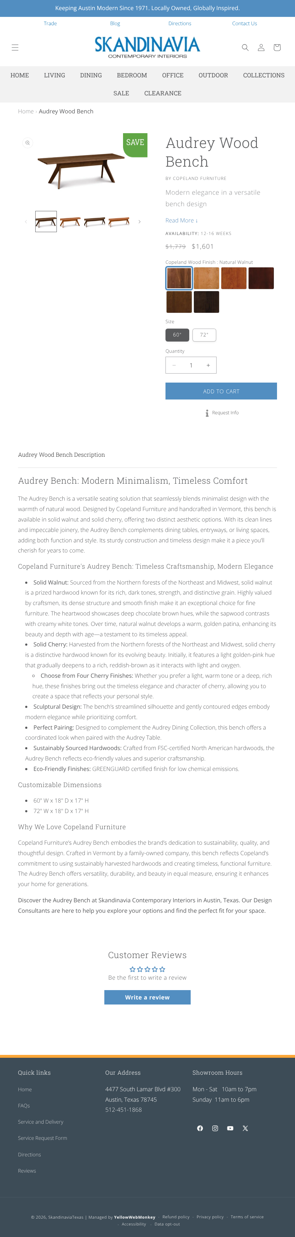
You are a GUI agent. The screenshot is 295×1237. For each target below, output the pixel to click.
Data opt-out (167, 1224)
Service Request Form (42, 1138)
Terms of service (247, 1217)
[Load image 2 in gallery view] (70, 221)
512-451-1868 (123, 1110)
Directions (179, 23)
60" (177, 334)
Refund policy (176, 1217)
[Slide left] (26, 222)
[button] (15, 47)
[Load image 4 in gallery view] (119, 221)
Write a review (147, 997)
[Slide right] (140, 222)
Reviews (27, 1171)
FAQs (24, 1105)
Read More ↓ (181, 220)
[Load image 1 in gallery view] (46, 221)
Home (26, 111)
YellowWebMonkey (134, 1217)
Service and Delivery (40, 1122)
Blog (115, 23)
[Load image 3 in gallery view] (94, 221)
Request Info (225, 412)
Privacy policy (210, 1217)
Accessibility (134, 1224)
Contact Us (244, 23)
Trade (50, 23)
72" (204, 334)
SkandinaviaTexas (65, 1217)
